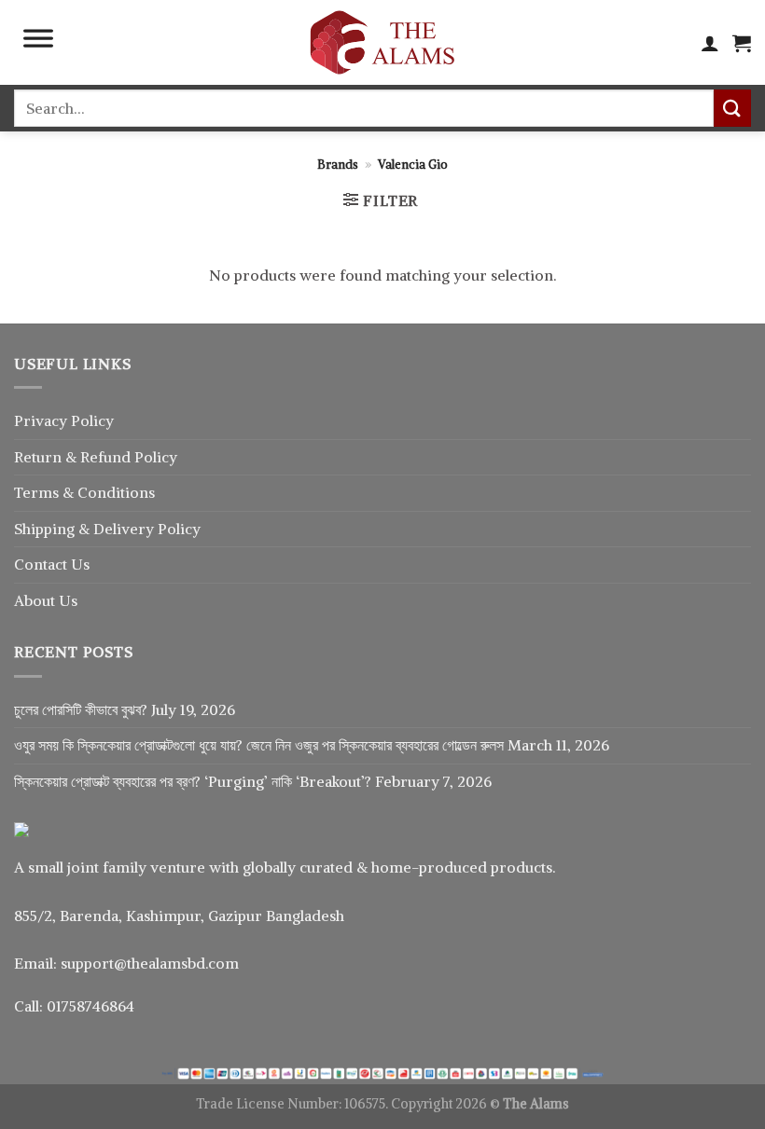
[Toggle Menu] (38, 43)
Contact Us (52, 564)
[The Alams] (382, 42)
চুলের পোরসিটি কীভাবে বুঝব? (80, 709)
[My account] (710, 42)
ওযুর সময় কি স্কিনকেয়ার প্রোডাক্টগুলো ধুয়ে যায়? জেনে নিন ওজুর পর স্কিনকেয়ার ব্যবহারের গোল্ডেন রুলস (259, 745)
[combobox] (364, 108)
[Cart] (741, 42)
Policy (155, 456)
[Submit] (732, 107)
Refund (107, 456)
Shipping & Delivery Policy (107, 528)
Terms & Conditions (84, 492)
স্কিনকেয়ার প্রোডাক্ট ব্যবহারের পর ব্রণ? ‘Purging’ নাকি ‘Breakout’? (192, 781)
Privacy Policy (64, 420)
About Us (45, 600)
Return (39, 456)
